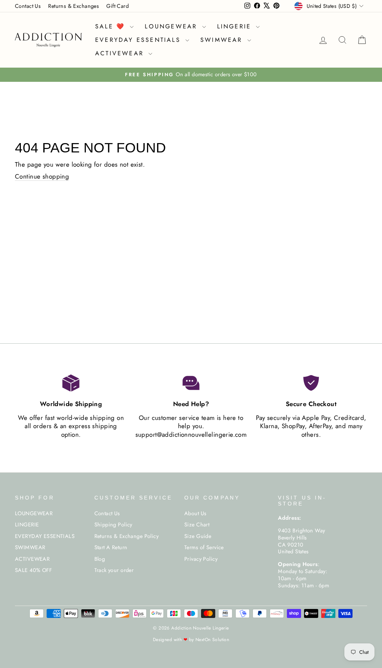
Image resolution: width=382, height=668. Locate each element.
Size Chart (196, 524)
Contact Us (28, 6)
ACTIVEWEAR (121, 53)
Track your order (114, 570)
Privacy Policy (200, 559)
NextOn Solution (212, 639)
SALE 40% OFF (33, 570)
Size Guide (197, 536)
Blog (99, 559)
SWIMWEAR (222, 39)
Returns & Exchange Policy (126, 536)
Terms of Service (204, 547)
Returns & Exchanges (73, 6)
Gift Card (117, 6)
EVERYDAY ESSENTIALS (139, 39)
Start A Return (111, 547)
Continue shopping (42, 176)
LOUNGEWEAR (172, 26)
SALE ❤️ (111, 26)
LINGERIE (235, 26)
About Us (195, 513)
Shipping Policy (113, 524)
